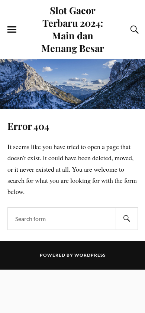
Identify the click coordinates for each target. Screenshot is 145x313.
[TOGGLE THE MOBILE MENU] (11, 30)
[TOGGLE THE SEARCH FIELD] (133, 30)
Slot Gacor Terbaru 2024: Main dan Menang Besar (72, 29)
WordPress (90, 255)
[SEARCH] (127, 218)
